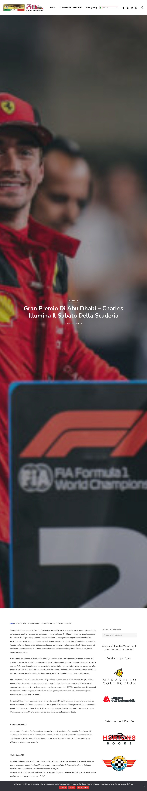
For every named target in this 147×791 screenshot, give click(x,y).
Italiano (105, 7)
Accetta (63, 787)
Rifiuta (72, 787)
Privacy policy (83, 787)
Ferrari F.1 (73, 301)
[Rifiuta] (144, 786)
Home (12, 623)
